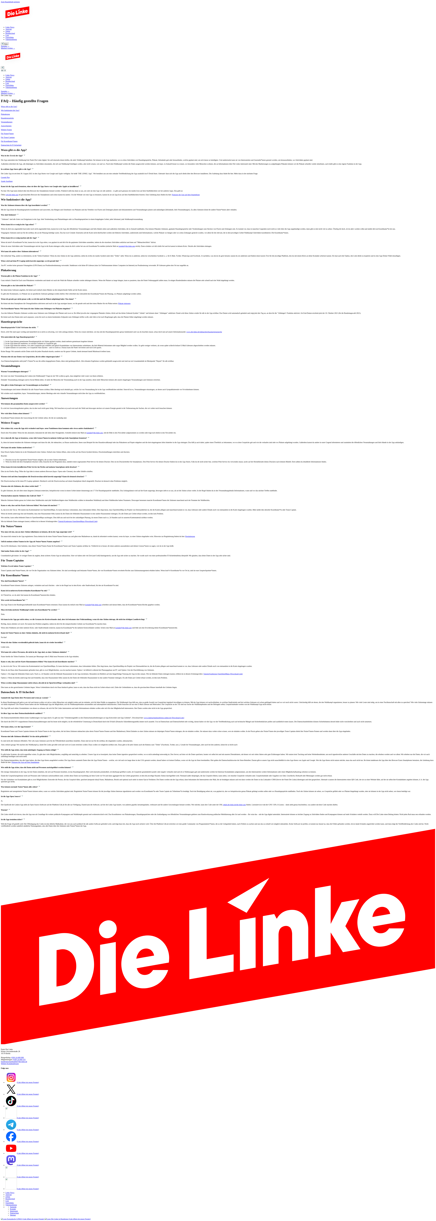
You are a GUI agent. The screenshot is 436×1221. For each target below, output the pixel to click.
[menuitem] (9, 75)
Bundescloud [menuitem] (10, 33)
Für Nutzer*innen (7, 134)
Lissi (7, 1201)
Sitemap (13, 1215)
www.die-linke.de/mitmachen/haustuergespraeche (204, 332)
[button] (3, 71)
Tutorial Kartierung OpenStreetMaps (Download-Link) (78, 521)
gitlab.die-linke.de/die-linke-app (234, 805)
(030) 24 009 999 (17, 1058)
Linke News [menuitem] (9, 27)
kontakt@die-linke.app (127, 246)
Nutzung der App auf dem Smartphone (186, 195)
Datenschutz (14, 1213)
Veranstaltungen (6, 122)
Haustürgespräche (7, 118)
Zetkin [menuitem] (7, 31)
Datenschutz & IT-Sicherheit (11, 145)
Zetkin (7, 1197)
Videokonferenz (11, 1205)
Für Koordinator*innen (9, 141)
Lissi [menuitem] (7, 35)
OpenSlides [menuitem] (9, 37)
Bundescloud (10, 1199)
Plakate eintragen (124, 303)
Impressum (14, 1211)
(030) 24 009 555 (19, 1060)
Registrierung (190, 536)
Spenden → (5, 46)
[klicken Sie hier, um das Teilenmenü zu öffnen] (2, 67)
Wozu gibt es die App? (9, 106)
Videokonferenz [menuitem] (11, 39)
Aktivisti (8, 1195)
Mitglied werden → (8, 48)
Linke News (9, 1193)
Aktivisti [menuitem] (8, 29)
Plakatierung (5, 114)
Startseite (13, 1207)
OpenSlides (9, 1203)
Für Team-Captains (8, 137)
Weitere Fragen (6, 130)
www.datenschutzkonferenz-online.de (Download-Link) (164, 718)
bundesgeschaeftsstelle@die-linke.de (14, 1062)
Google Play (5, 177)
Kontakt (13, 1209)
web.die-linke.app (12, 195)
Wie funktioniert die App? (10, 110)
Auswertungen (6, 126)
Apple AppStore (7, 181)
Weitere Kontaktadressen (10, 1064)
